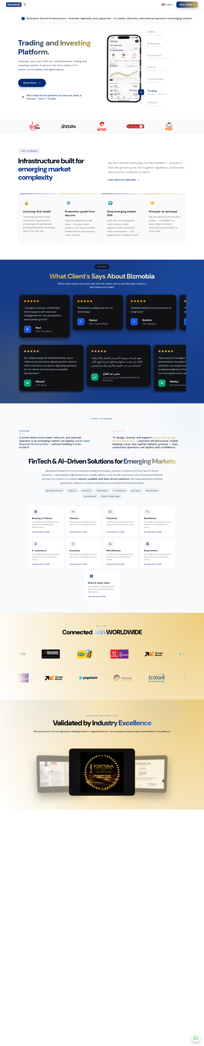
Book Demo (29, 82)
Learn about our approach (122, 179)
